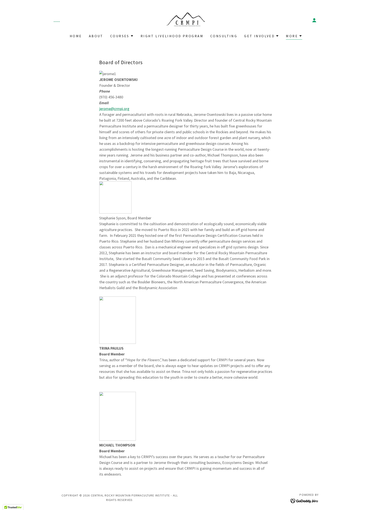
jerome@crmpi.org (114, 108)
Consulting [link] (223, 36)
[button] (314, 20)
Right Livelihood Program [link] (172, 36)
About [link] (96, 36)
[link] (186, 19)
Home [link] (76, 36)
